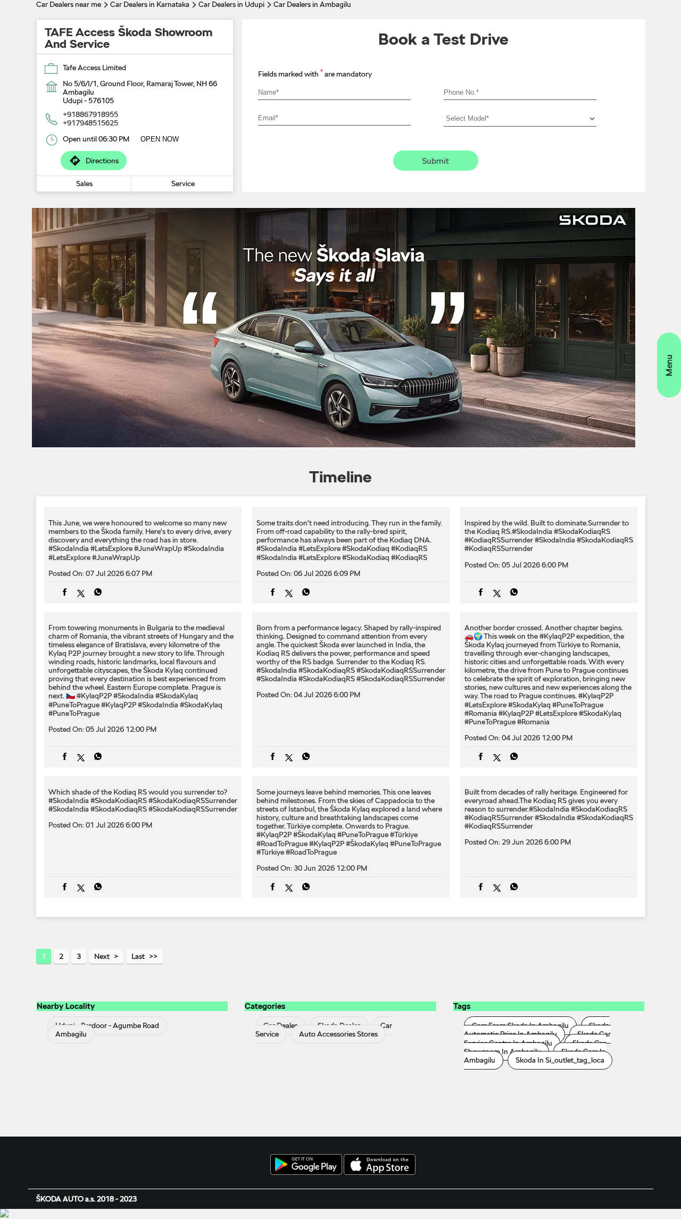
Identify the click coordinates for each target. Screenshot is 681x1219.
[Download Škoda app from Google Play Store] (306, 1165)
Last (138, 956)
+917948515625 (90, 123)
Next (102, 956)
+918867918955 (90, 114)
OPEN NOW (159, 139)
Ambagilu (71, 1034)
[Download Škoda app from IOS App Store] (380, 1165)
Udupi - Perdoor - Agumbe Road (107, 1026)
